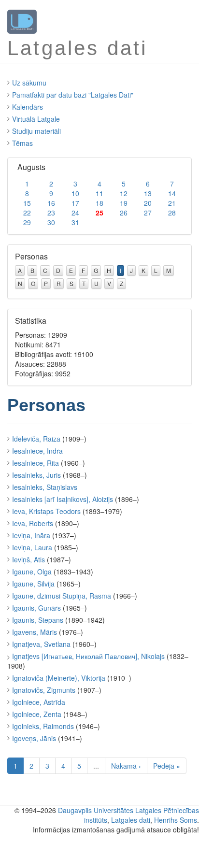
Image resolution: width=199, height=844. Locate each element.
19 (124, 203)
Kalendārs (27, 107)
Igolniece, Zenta (36, 714)
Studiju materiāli (36, 131)
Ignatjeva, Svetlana (41, 644)
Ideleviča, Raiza (36, 438)
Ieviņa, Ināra (31, 535)
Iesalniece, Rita (35, 463)
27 (148, 212)
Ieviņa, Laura (32, 547)
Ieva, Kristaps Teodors (46, 511)
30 (51, 222)
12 (124, 193)
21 (172, 203)
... (96, 766)
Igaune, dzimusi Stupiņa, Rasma (61, 596)
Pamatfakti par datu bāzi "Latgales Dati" (72, 95)
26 (124, 212)
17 (75, 203)
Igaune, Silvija (33, 583)
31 (75, 222)
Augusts (31, 166)
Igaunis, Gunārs (36, 608)
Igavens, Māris (34, 632)
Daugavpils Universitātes (95, 810)
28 (172, 212)
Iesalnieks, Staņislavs (44, 487)
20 (148, 203)
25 (99, 212)
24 (75, 212)
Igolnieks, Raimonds (43, 726)
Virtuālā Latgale (36, 119)
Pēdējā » (166, 766)
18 (99, 203)
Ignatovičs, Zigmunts (43, 690)
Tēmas (22, 143)
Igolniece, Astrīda (38, 702)
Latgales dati (130, 820)
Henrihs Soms (175, 820)
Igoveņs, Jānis (34, 738)
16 (51, 203)
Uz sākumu (29, 82)
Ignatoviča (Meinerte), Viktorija (58, 678)
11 (99, 193)
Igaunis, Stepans (37, 620)
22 (27, 212)
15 (27, 203)
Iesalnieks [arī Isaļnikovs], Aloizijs (62, 499)
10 (75, 193)
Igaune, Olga (32, 571)
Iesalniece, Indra (37, 451)
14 (172, 193)
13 (148, 193)
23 (51, 212)
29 (27, 222)
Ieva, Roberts (32, 523)
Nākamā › (126, 766)
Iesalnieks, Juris (36, 475)
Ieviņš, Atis (28, 559)
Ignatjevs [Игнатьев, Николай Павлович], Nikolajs (88, 656)
